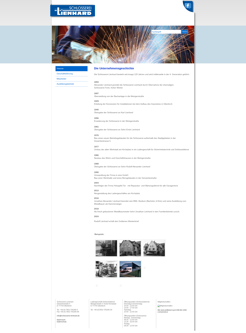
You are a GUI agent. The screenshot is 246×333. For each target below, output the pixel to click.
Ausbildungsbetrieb (65, 84)
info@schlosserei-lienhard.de (68, 316)
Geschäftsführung (65, 73)
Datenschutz (61, 322)
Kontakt (188, 23)
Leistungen (164, 23)
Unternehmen (149, 23)
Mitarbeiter (61, 79)
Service (177, 23)
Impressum (61, 320)
